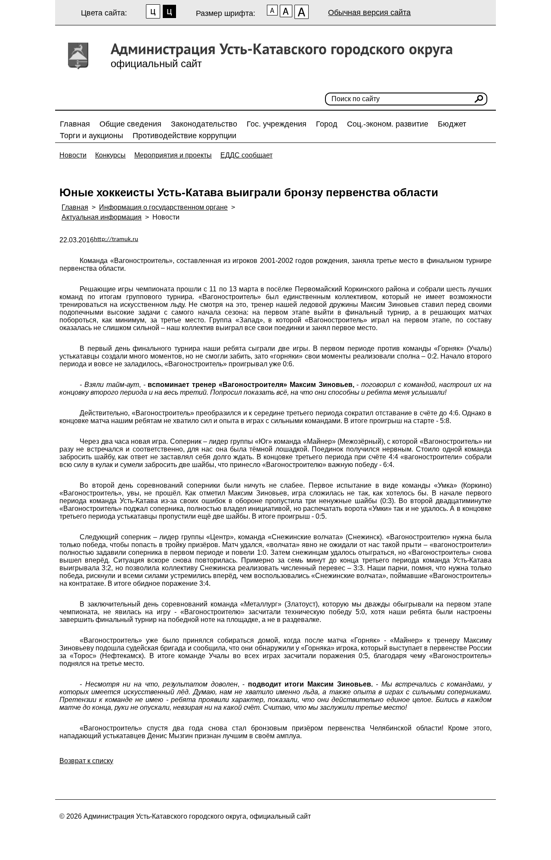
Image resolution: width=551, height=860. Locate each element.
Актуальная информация (102, 217)
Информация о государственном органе (163, 207)
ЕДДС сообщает (246, 155)
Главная (75, 124)
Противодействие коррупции (184, 135)
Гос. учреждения (276, 124)
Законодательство (204, 124)
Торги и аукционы (91, 135)
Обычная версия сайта (369, 12)
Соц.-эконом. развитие (387, 124)
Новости (73, 155)
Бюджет (452, 124)
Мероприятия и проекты (173, 155)
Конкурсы (110, 155)
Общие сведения (130, 124)
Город (326, 124)
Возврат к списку (86, 760)
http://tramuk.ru (116, 239)
